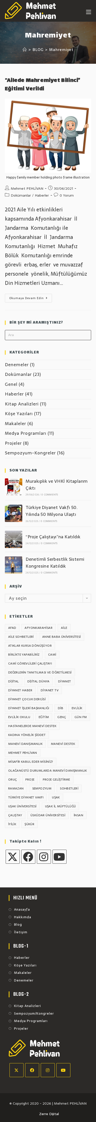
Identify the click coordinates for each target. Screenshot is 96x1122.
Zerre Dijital (49, 1114)
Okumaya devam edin (30, 298)
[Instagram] (44, 857)
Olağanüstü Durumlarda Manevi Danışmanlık (47, 770)
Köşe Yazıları (19, 413)
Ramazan (16, 788)
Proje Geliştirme (56, 779)
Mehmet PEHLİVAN (27, 188)
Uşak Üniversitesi (22, 806)
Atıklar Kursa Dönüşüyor (30, 645)
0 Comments (49, 494)
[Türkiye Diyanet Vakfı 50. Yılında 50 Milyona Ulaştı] (13, 513)
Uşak (56, 797)
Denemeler (17, 364)
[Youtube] (59, 857)
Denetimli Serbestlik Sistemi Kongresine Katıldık (55, 563)
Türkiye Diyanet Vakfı (26, 797)
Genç (61, 717)
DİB (60, 708)
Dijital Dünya (38, 681)
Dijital (13, 681)
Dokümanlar (21, 195)
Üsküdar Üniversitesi (47, 815)
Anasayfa (22, 909)
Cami (52, 654)
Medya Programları (25, 433)
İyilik (12, 824)
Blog (18, 924)
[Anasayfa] (25, 49)
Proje (29, 779)
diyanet (64, 681)
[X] (13, 857)
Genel (11, 384)
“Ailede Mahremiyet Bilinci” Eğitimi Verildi (42, 85)
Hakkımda (22, 917)
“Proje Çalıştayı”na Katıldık (53, 536)
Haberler (42, 195)
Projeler (13, 443)
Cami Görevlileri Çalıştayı (30, 663)
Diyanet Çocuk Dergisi (27, 699)
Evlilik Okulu (19, 717)
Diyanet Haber (20, 690)
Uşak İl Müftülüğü (60, 806)
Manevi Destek (63, 743)
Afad (12, 627)
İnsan (78, 815)
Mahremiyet (61, 49)
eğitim (44, 717)
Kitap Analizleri (22, 403)
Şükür (29, 824)
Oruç (12, 779)
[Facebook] (28, 857)
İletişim (20, 932)
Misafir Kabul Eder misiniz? (30, 761)
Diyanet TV (50, 690)
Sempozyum (42, 788)
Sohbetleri (69, 788)
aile (64, 627)
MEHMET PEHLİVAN (22, 752)
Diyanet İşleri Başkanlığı (28, 708)
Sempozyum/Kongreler (34, 1013)
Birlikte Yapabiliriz (24, 654)
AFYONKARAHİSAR (38, 627)
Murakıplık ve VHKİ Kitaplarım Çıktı (57, 485)
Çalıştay (15, 815)
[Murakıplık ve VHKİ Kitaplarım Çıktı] (13, 487)
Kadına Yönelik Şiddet (27, 734)
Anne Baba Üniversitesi (61, 636)
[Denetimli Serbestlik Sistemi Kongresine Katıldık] (13, 565)
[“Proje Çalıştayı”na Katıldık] (13, 539)
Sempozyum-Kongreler (30, 452)
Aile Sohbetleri (21, 636)
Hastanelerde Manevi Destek (32, 726)
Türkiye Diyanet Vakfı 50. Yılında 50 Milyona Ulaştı (52, 511)
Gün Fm (80, 717)
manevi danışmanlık (25, 743)
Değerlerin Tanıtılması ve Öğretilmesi (40, 672)
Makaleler (15, 423)
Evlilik (77, 708)
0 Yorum (67, 195)
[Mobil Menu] (88, 10)
